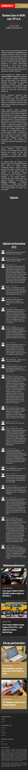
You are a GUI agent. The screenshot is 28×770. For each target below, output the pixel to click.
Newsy (14, 23)
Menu (23, 6)
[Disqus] (14, 219)
